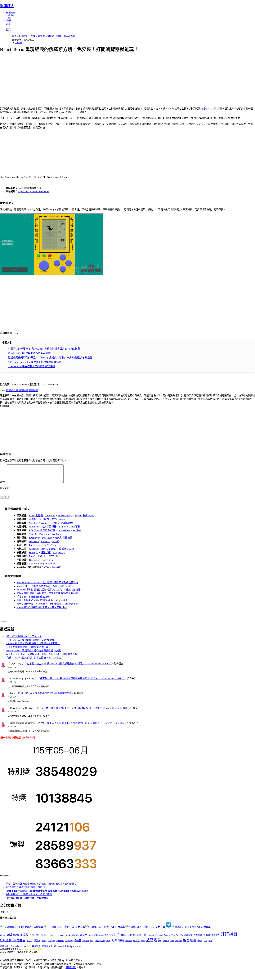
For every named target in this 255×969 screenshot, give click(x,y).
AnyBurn (48, 560)
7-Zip (8, 17)
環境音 (136, 940)
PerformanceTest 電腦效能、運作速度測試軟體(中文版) (33, 650)
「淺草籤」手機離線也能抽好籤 (33, 596)
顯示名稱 (4, 488)
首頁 (8, 29)
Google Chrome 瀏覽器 (75, 935)
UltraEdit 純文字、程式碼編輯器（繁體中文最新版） (33, 643)
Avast (62, 519)
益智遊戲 (153, 940)
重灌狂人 (7, 6)
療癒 (143, 941)
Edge (42, 563)
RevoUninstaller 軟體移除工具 (57, 548)
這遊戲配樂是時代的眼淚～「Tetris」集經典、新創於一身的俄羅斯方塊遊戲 (50, 357)
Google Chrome (56, 935)
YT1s (46, 567)
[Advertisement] (88, 76)
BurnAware (35, 560)
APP (32, 934)
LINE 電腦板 (36, 515)
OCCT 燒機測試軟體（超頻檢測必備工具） (28, 647)
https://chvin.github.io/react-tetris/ (33, 191)
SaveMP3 (57, 567)
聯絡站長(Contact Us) (19, 946)
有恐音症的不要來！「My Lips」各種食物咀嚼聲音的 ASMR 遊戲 (44, 348)
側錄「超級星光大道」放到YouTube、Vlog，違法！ (43, 600)
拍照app (69, 940)
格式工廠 (54, 556)
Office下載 (74, 526)
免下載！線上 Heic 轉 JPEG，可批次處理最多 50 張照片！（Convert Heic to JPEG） (69, 663)
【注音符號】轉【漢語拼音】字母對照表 (27, 898)
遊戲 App (207, 108)
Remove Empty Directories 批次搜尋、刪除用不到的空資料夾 (47, 582)
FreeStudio (34, 545)
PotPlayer (10, 12)
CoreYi (18, 42)
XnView (76, 530)
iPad (112, 934)
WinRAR (33, 523)
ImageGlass (64, 530)
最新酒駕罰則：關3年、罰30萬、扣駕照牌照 (29, 894)
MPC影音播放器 (63, 537)
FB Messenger (65, 515)
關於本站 (4, 946)
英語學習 (178, 941)
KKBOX (45, 541)
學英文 (37, 940)
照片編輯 (118, 940)
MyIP (8, 20)
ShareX (33, 534)
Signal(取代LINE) (84, 515)
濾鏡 (108, 941)
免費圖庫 (198, 935)
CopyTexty (59, 552)
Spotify (56, 541)
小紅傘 (33, 519)
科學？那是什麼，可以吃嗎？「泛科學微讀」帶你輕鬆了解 (47, 604)
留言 (3, 482)
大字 (8, 23)
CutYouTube (50, 545)
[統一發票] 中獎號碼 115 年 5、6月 (24, 636)
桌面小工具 (100, 940)
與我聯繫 (70, 967)
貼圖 (205, 941)
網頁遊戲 (33, 390)
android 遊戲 (20, 934)
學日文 (29, 941)
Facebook (45, 935)
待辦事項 (51, 941)
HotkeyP (33, 552)
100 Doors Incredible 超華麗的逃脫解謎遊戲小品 (34, 362)
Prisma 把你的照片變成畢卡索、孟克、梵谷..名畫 (42, 607)
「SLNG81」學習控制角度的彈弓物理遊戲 (31, 366)
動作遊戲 (207, 935)
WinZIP (45, 523)
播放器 (77, 940)
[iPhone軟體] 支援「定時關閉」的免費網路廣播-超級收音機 (47, 593)
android (6, 934)
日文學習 (85, 941)
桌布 (91, 941)
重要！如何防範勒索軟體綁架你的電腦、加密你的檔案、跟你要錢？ (41, 883)
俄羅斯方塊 (12, 390)
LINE (130, 935)
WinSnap (56, 534)
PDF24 (62, 526)
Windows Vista (169, 935)
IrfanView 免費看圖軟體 (42, 530)
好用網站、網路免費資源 (32, 36)
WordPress (76, 946)
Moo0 (32, 556)
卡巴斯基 (44, 519)
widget (151, 935)
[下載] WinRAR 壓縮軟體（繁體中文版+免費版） (31, 640)
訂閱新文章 (47, 946)
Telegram (50, 515)
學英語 (44, 941)
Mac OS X (137, 935)
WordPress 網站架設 (184, 935)
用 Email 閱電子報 (62, 946)
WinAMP (34, 541)
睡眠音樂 (166, 941)
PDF (145, 935)
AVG (54, 519)
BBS (37, 935)
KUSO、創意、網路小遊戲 (61, 36)
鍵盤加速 (46, 552)
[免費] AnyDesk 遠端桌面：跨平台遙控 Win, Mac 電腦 (33, 657)
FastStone (44, 534)
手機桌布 (60, 941)
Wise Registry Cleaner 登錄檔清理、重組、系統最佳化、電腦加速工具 (41, 654)
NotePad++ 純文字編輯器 (43, 526)
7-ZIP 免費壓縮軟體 (62, 523)
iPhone (121, 934)
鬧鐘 (210, 941)
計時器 (199, 941)
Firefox (51, 563)
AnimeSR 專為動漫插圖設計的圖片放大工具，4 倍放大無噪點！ (49, 589)
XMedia (42, 556)
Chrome (33, 563)
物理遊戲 (128, 941)
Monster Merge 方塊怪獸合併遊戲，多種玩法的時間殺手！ (46, 586)
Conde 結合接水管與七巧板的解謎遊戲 (29, 353)
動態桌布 (215, 935)
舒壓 (172, 941)
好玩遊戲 (23, 390)
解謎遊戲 (189, 940)
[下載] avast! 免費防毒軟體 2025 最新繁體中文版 (47, 693)
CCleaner (34, 548)
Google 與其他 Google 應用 (98, 935)
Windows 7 (159, 935)
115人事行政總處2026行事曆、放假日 (25, 887)
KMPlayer (11, 15)
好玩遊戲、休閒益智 (12, 940)
